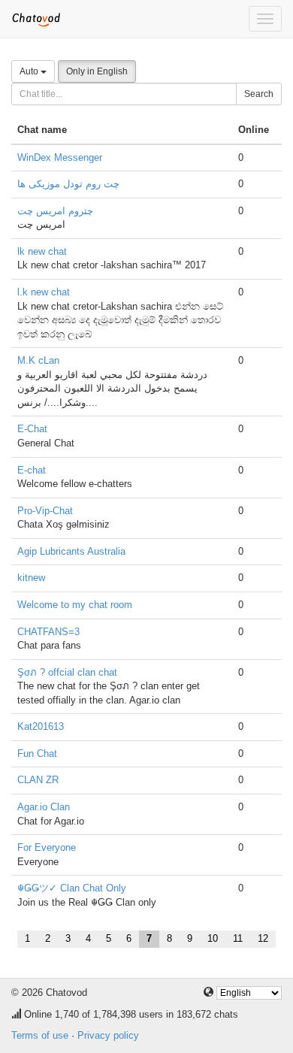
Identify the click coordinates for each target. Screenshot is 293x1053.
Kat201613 (40, 726)
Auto (30, 71)
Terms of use (39, 1035)
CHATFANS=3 (48, 631)
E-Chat (32, 428)
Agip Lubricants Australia (71, 551)
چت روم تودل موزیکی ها (68, 183)
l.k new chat (43, 292)
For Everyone (46, 847)
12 (263, 938)
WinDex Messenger (59, 157)
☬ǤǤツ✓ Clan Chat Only (71, 888)
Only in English (97, 71)
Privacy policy (108, 1035)
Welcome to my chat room (74, 604)
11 (238, 938)
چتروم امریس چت (55, 210)
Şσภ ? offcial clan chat (67, 672)
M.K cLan (38, 360)
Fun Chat (37, 753)
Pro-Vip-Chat (45, 510)
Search (258, 94)
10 (212, 938)
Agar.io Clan (43, 806)
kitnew (31, 577)
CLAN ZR (38, 779)
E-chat (31, 470)
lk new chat (42, 251)
